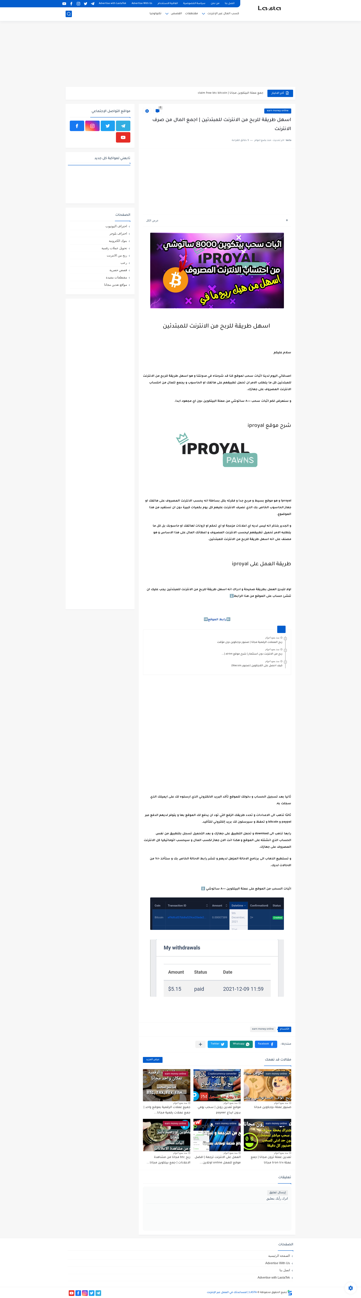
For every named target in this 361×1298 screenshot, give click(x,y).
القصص (176, 13)
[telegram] (92, 3)
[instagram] (78, 3)
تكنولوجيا (155, 13)
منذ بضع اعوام (272, 637)
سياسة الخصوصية (194, 3)
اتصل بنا (229, 3)
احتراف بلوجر (118, 233)
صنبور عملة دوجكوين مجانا (272, 1107)
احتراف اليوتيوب (116, 226)
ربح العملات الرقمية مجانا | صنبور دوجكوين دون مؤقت (249, 642)
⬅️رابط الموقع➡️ (217, 620)
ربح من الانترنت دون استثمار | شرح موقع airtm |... (252, 654)
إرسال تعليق (277, 1192)
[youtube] (64, 3)
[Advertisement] (180, 54)
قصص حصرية (118, 270)
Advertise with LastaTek (112, 3)
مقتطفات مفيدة (116, 277)
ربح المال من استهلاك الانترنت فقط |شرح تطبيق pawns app (223, 93)
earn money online (278, 111)
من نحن (215, 3)
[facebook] (71, 3)
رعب (124, 262)
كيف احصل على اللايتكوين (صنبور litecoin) (256, 665)
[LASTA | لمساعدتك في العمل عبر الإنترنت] (269, 10)
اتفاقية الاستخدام (168, 3)
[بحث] (69, 14)
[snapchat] (57, 3)
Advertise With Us (142, 3)
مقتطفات (191, 13)
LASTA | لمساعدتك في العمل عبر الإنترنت (232, 1292)
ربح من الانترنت (117, 255)
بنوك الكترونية (118, 240)
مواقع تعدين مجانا (115, 284)
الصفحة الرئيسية (279, 1255)
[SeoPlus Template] (289, 1292)
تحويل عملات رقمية (114, 248)
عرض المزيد (152, 1059)
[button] (266, 1044)
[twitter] (85, 3)
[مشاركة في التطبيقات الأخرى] (200, 1044)
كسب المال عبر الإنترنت (223, 13)
